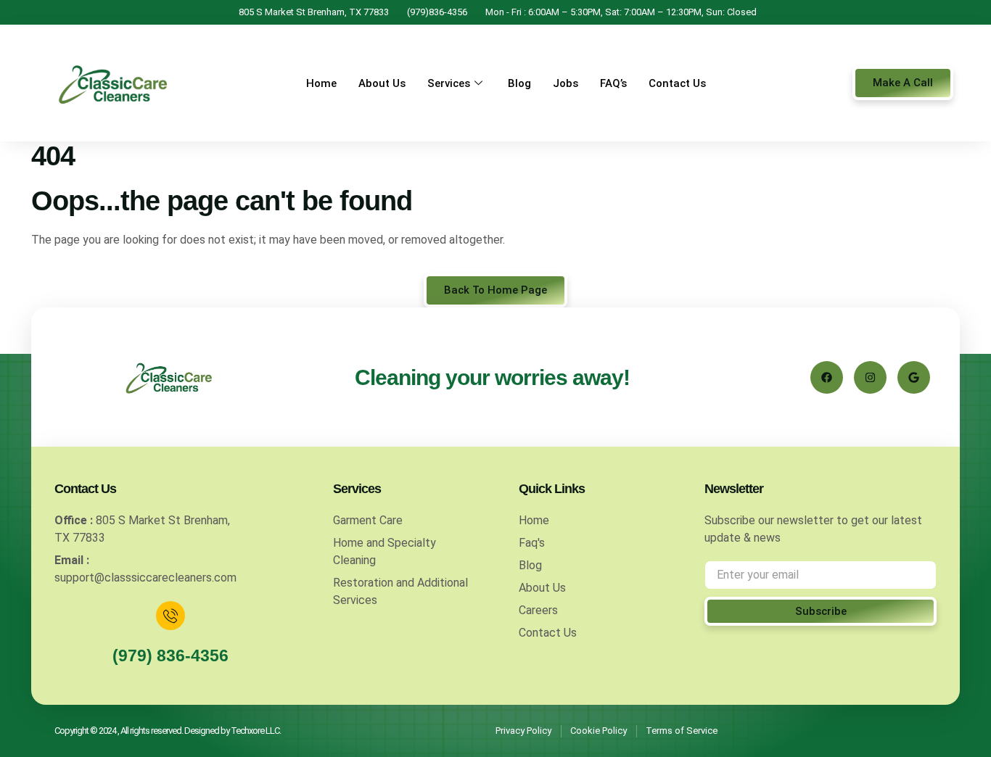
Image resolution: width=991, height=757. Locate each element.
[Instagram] (870, 377)
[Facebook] (826, 377)
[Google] (913, 377)
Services (448, 83)
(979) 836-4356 (170, 655)
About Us (382, 83)
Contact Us (677, 83)
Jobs (565, 83)
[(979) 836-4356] (170, 615)
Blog (519, 83)
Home (321, 83)
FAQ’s (613, 83)
